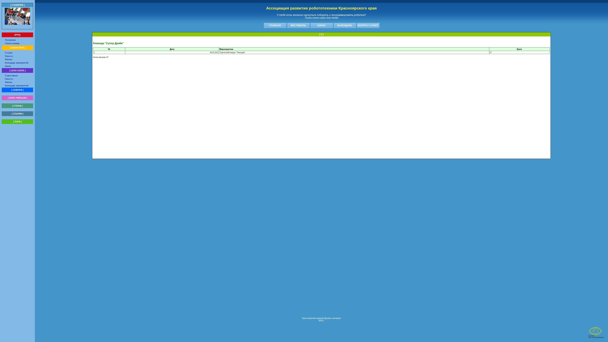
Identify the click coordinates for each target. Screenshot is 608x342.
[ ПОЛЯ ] (17, 121)
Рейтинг (8, 59)
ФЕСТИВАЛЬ (298, 25)
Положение (10, 40)
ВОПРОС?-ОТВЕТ (368, 25)
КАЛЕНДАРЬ (344, 25)
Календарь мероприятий (16, 63)
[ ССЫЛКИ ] (17, 114)
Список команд (12, 43)
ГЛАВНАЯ (275, 25)
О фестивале (11, 75)
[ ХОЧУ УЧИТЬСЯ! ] (17, 98)
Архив (8, 66)
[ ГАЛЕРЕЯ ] (17, 90)
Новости (9, 56)
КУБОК (321, 25)
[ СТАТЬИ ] (17, 106)
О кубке (8, 53)
